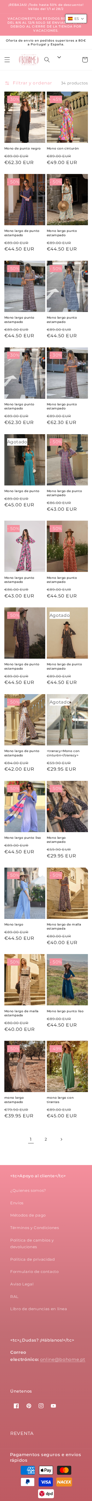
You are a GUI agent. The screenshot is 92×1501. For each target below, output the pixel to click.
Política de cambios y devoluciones (32, 1243)
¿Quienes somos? (28, 1190)
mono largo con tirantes (60, 1100)
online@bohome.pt (63, 1359)
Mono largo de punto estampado (22, 233)
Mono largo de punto (22, 491)
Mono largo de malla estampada (64, 926)
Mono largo (14, 924)
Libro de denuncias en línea (38, 1308)
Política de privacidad (32, 1259)
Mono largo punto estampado (62, 233)
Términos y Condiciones (34, 1227)
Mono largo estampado (56, 840)
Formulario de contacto (34, 1271)
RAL (14, 1296)
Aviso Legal (21, 1284)
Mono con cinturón (63, 148)
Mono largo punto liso (22, 838)
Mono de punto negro (22, 148)
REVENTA (22, 1433)
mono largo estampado (14, 1100)
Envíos (17, 1202)
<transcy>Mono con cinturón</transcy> (63, 753)
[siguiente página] (61, 1139)
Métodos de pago (28, 1215)
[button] (7, 60)
